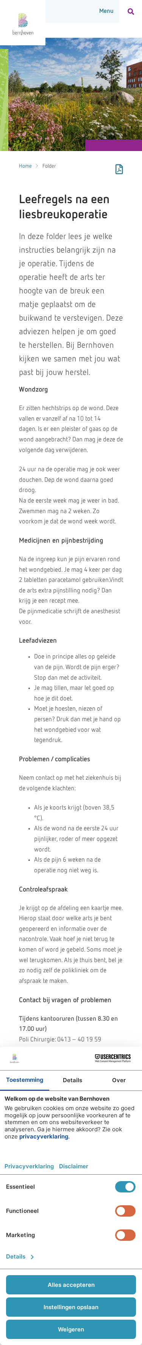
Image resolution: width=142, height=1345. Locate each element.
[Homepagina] (22, 22)
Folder (49, 166)
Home (25, 166)
